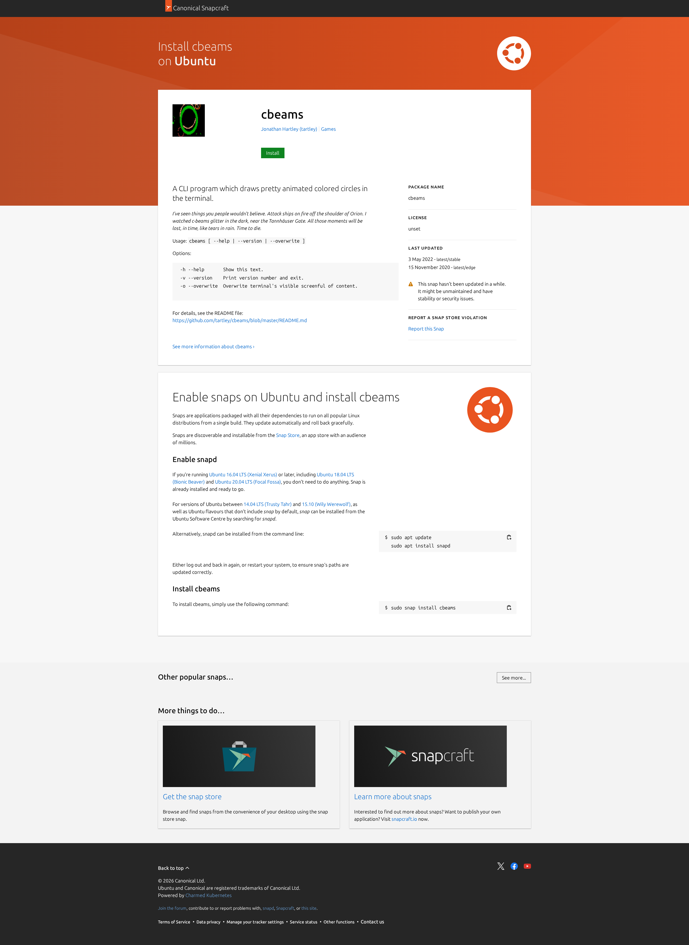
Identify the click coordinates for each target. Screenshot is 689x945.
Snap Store (288, 435)
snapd (268, 908)
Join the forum (172, 908)
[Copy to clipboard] (509, 537)
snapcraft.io (404, 819)
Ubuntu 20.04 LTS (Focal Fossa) (248, 481)
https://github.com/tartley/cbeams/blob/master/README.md (240, 320)
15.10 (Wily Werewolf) (326, 504)
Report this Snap (426, 328)
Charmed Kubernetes (208, 895)
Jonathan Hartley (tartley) (289, 129)
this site (309, 908)
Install (272, 153)
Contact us (372, 921)
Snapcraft (285, 908)
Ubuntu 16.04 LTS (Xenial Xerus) (243, 474)
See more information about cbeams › (213, 346)
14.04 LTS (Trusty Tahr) (268, 504)
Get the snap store (192, 796)
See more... (514, 677)
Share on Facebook (514, 866)
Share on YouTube (527, 866)
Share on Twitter (501, 866)
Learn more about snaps (392, 796)
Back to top (171, 868)
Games (328, 129)
